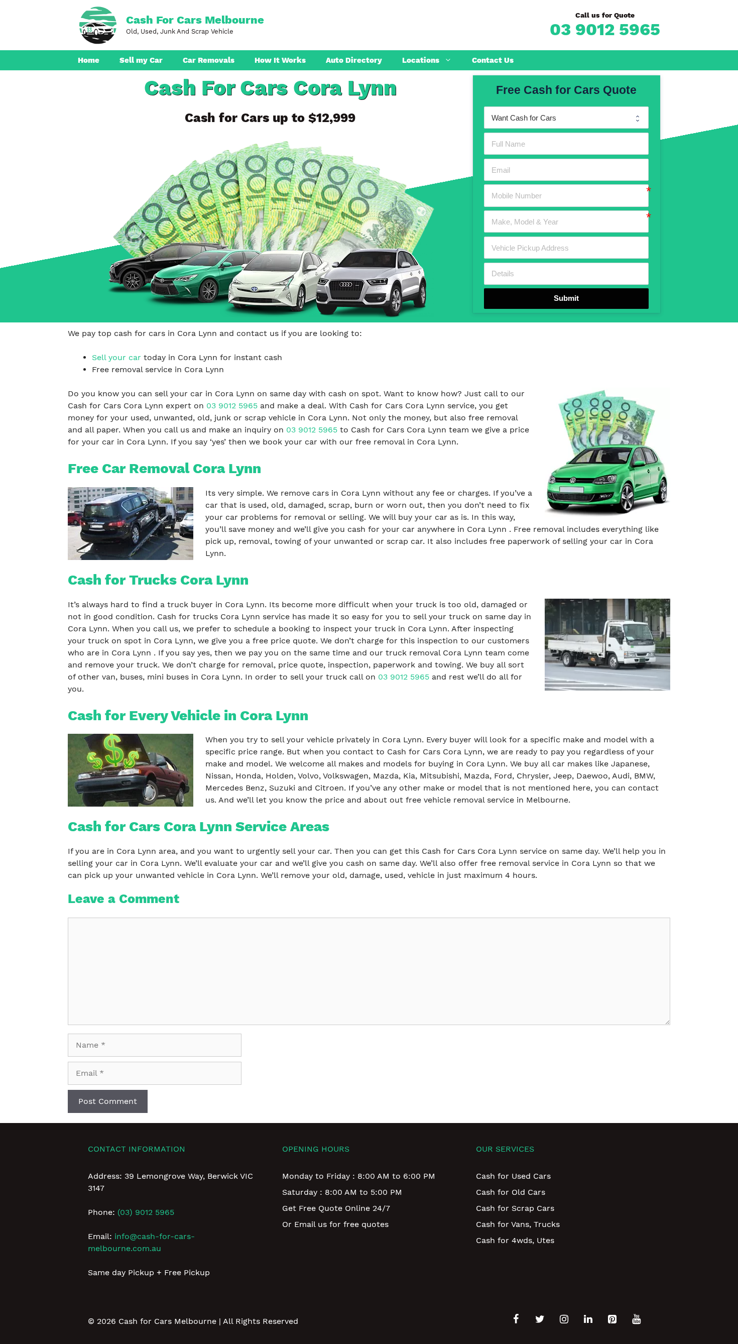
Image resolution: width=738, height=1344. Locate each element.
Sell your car (116, 357)
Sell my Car (141, 60)
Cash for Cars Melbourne (195, 20)
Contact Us (493, 60)
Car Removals (208, 60)
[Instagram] (564, 1319)
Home (88, 60)
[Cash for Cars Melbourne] (98, 24)
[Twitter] (540, 1319)
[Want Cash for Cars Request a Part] (566, 117)
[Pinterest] (612, 1319)
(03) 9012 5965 (145, 1212)
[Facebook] (516, 1319)
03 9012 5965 (605, 29)
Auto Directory (354, 60)
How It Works (280, 60)
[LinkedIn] (588, 1319)
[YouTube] (636, 1319)
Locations (420, 60)
